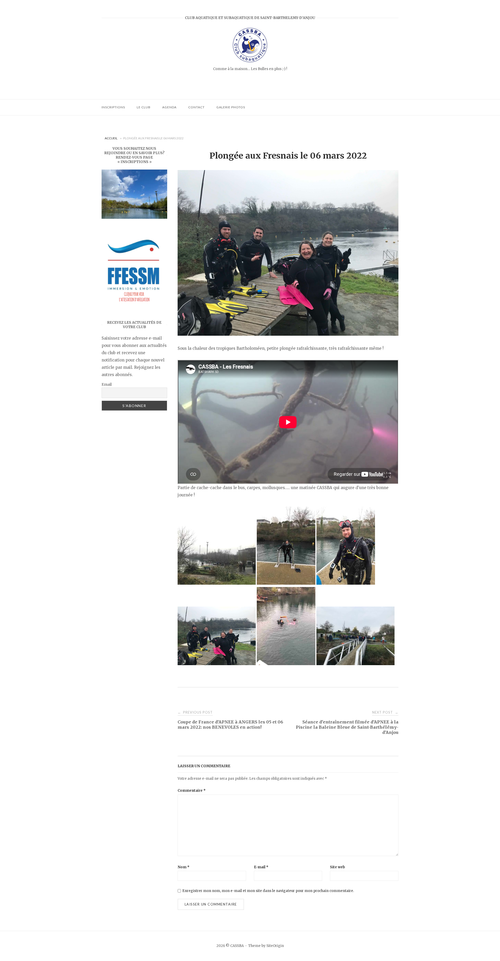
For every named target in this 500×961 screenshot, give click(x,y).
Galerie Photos (230, 107)
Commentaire (192, 790)
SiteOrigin (275, 946)
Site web (337, 867)
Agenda (169, 107)
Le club (144, 107)
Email (107, 384)
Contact (196, 107)
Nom (184, 867)
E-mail (261, 867)
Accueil (111, 138)
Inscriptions (113, 107)
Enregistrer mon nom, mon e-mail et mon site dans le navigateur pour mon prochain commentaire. (268, 891)
